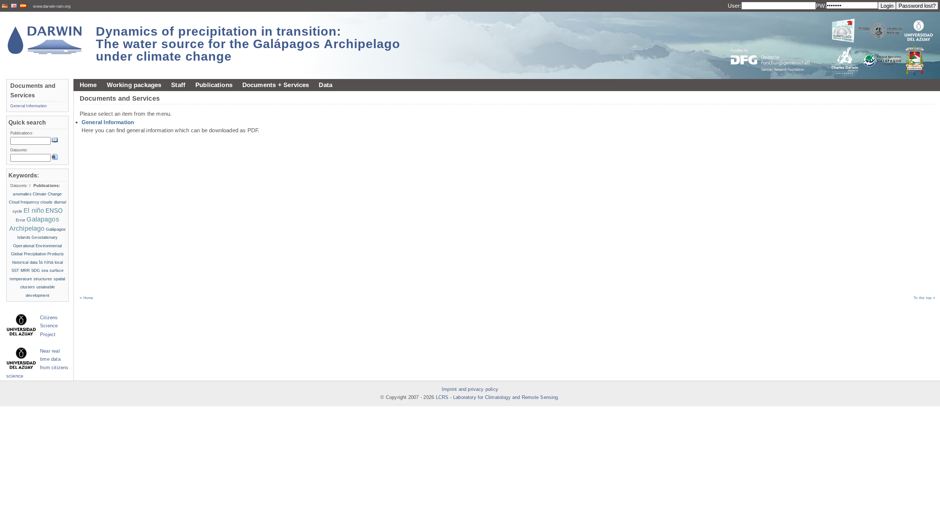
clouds (46, 202)
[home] (45, 40)
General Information (108, 122)
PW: (821, 6)
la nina (46, 262)
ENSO (54, 211)
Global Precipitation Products (37, 254)
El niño (34, 210)
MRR (25, 270)
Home (88, 85)
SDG (35, 270)
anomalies (22, 194)
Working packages (134, 85)
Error (20, 220)
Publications (213, 85)
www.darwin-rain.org (51, 6)
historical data (25, 262)
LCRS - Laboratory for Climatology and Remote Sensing (497, 397)
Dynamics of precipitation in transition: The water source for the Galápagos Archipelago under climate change (248, 43)
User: (734, 6)
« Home (86, 298)
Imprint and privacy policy (470, 389)
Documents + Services (275, 85)
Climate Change (47, 194)
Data (325, 85)
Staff (178, 85)
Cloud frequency (24, 202)
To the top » (924, 298)
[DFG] (774, 43)
